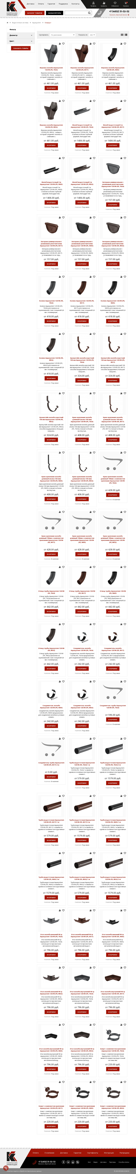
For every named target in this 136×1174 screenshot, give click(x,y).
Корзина (126, 4)
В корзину (51, 88)
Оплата (41, 4)
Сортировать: (44, 35)
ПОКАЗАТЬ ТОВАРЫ (20, 48)
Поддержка (63, 4)
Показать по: (83, 35)
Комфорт (48, 23)
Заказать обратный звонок (118, 15)
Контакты (75, 4)
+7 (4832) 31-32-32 (119, 11)
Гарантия (51, 4)
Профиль (93, 6)
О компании (49, 1153)
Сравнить (104, 6)
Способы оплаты (124, 1162)
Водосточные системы (20, 23)
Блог (89, 1162)
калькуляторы (54, 13)
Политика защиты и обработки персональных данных (24, 1171)
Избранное (115, 6)
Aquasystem (36, 23)
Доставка (30, 4)
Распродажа (124, 1153)
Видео (96, 1162)
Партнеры (112, 1162)
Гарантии (77, 1153)
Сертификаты (92, 1153)
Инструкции (109, 1153)
